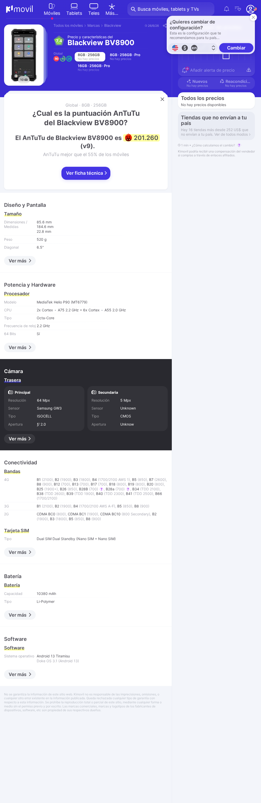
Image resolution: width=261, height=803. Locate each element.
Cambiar (236, 47)
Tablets (74, 13)
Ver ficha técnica (85, 173)
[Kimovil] (19, 9)
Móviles (52, 13)
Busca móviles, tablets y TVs (168, 9)
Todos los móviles (68, 25)
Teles (93, 13)
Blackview (112, 25)
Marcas (93, 25)
